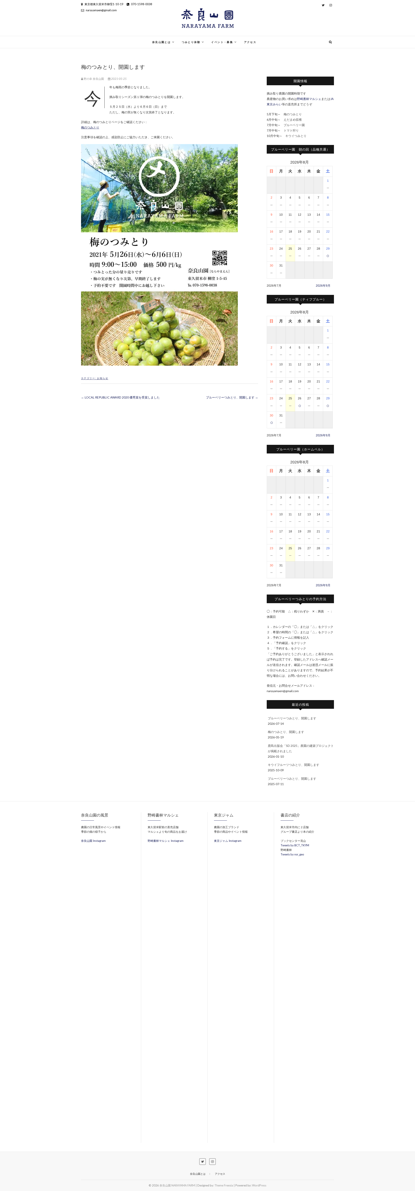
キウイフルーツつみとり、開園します (293, 765)
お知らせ (102, 378)
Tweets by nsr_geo (292, 854)
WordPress (259, 1185)
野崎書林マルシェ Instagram (166, 840)
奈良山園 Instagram (93, 840)
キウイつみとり (295, 136)
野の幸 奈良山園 (94, 78)
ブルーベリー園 (294, 125)
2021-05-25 (118, 78)
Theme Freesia (223, 1185)
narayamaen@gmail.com (101, 10)
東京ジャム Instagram (227, 840)
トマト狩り (291, 130)
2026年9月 (323, 285)
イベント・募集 (222, 42)
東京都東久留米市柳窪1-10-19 (103, 4)
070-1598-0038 (141, 4)
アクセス (250, 42)
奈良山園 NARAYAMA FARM (113, 39)
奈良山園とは (161, 42)
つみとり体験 (191, 42)
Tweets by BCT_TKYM (295, 845)
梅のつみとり (90, 127)
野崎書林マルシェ (309, 99)
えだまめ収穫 (293, 119)
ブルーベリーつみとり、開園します (232, 397)
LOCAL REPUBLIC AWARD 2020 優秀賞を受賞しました (120, 397)
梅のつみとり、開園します (286, 732)
